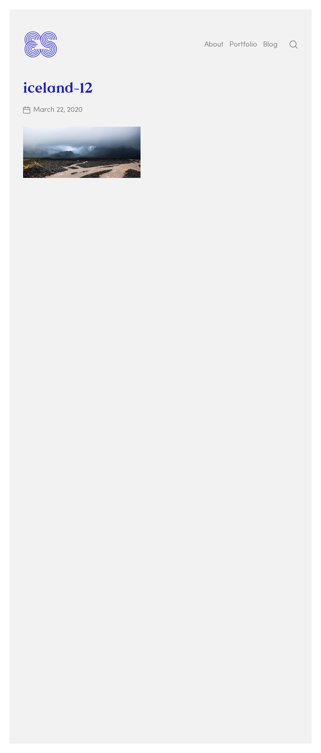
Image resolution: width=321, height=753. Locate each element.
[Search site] (293, 44)
